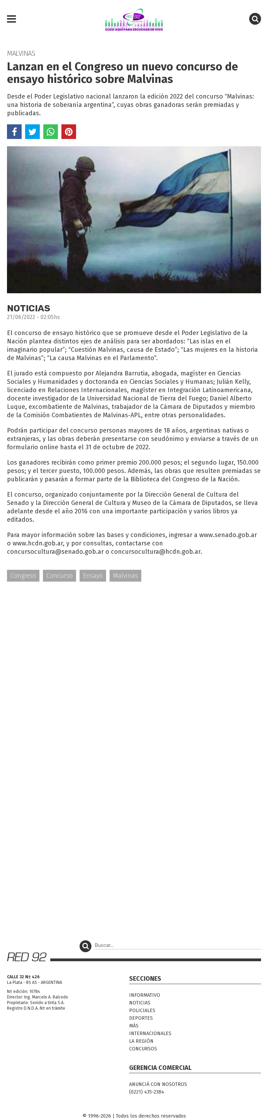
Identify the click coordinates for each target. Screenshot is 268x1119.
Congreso (23, 576)
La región (141, 1041)
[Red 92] (134, 19)
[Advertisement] (134, 641)
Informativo (144, 995)
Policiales (142, 1010)
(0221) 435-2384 (146, 1092)
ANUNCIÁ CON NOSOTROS (158, 1084)
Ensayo (93, 576)
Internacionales (150, 1033)
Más (134, 1026)
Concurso (59, 576)
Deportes (141, 1018)
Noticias (139, 1003)
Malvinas (125, 576)
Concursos (143, 1049)
